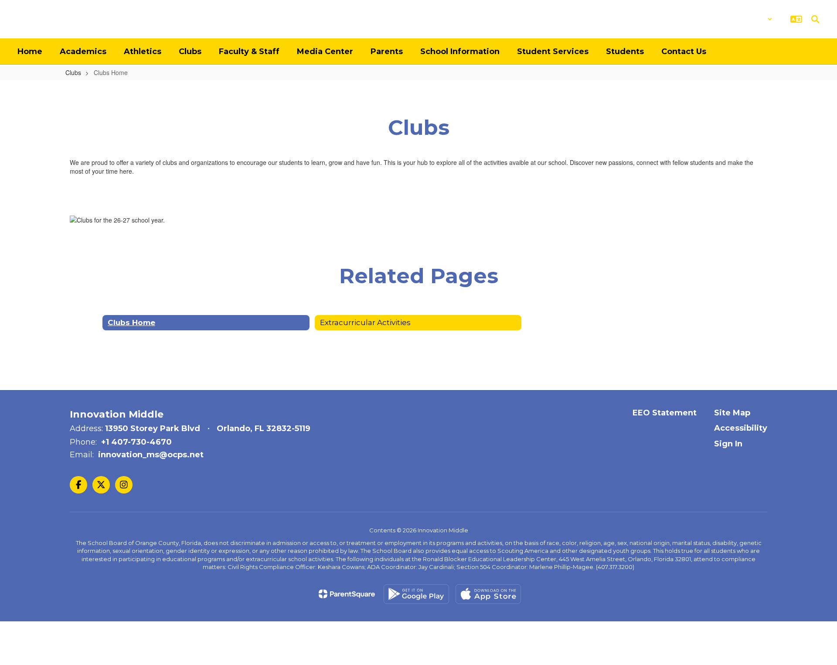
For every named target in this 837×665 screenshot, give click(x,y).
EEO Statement (665, 413)
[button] (749, 19)
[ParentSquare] (346, 593)
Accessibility (740, 428)
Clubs (73, 72)
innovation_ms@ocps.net (151, 454)
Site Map (732, 413)
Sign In (728, 444)
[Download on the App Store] (488, 594)
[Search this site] (815, 19)
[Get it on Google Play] (416, 594)
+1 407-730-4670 (136, 442)
